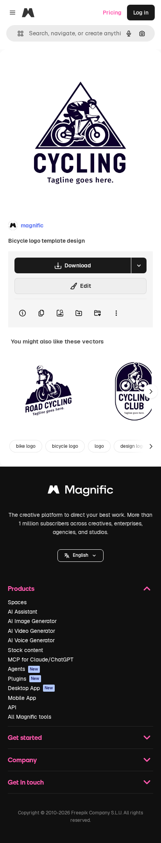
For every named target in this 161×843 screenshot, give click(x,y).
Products (21, 588)
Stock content (25, 650)
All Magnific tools (29, 716)
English (80, 555)
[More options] (116, 313)
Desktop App (30, 688)
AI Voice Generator (31, 640)
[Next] (151, 391)
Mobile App (22, 697)
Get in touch (26, 782)
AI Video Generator (31, 630)
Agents (23, 668)
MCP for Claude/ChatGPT (40, 659)
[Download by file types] (139, 265)
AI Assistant (22, 611)
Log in (140, 12)
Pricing (112, 12)
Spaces (17, 602)
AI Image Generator (32, 621)
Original (50, 67)
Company (22, 760)
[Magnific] (80, 491)
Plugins (23, 678)
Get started (25, 737)
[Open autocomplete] (17, 33)
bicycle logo (65, 446)
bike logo (26, 446)
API (12, 707)
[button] (80, 555)
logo (99, 446)
